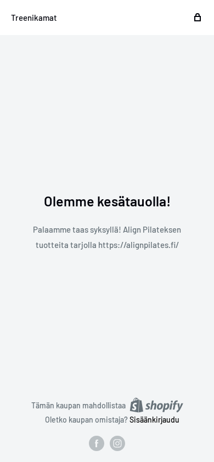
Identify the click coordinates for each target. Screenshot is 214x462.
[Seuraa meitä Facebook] (96, 443)
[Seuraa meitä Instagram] (117, 443)
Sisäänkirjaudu (154, 419)
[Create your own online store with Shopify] (156, 405)
